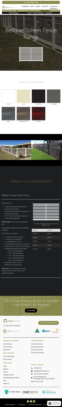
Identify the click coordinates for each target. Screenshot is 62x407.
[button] (2, 150)
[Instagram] (34, 401)
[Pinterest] (31, 401)
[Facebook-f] (28, 401)
